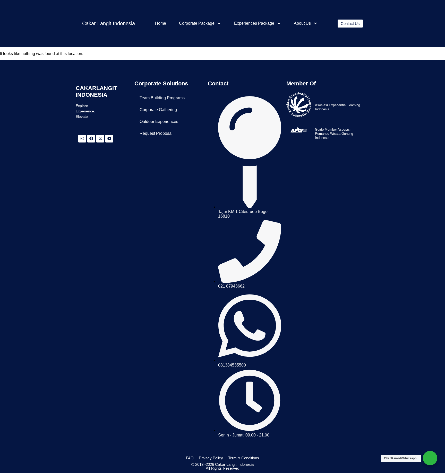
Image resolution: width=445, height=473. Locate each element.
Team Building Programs (162, 98)
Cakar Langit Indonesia (108, 23)
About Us (302, 23)
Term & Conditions (243, 458)
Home (160, 23)
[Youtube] (109, 138)
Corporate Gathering (158, 110)
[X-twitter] (100, 138)
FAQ (190, 458)
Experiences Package (254, 23)
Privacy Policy (211, 458)
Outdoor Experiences (159, 121)
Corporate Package (197, 23)
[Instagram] (82, 138)
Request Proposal (156, 133)
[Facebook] (91, 138)
